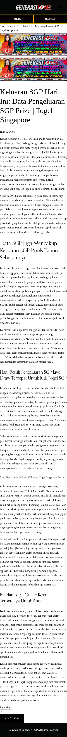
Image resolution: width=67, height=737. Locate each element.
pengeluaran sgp (8, 397)
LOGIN (16, 19)
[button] (12, 718)
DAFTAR (50, 19)
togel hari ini (16, 686)
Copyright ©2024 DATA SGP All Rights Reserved (33, 730)
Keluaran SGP (15, 139)
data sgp (26, 277)
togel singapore (58, 514)
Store (3, 26)
